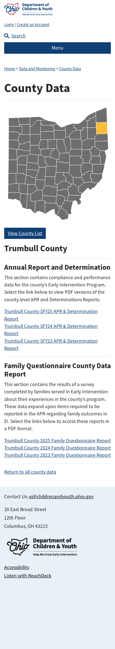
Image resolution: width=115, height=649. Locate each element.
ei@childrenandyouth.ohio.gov (61, 496)
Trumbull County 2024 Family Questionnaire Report (57, 448)
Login (9, 24)
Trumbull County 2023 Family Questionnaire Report (57, 455)
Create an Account (33, 24)
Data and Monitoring (37, 69)
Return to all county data (30, 472)
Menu (57, 48)
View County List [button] (25, 233)
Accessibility (16, 567)
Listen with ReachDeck (27, 576)
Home (9, 69)
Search (18, 36)
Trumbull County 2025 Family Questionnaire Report (57, 441)
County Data (70, 69)
